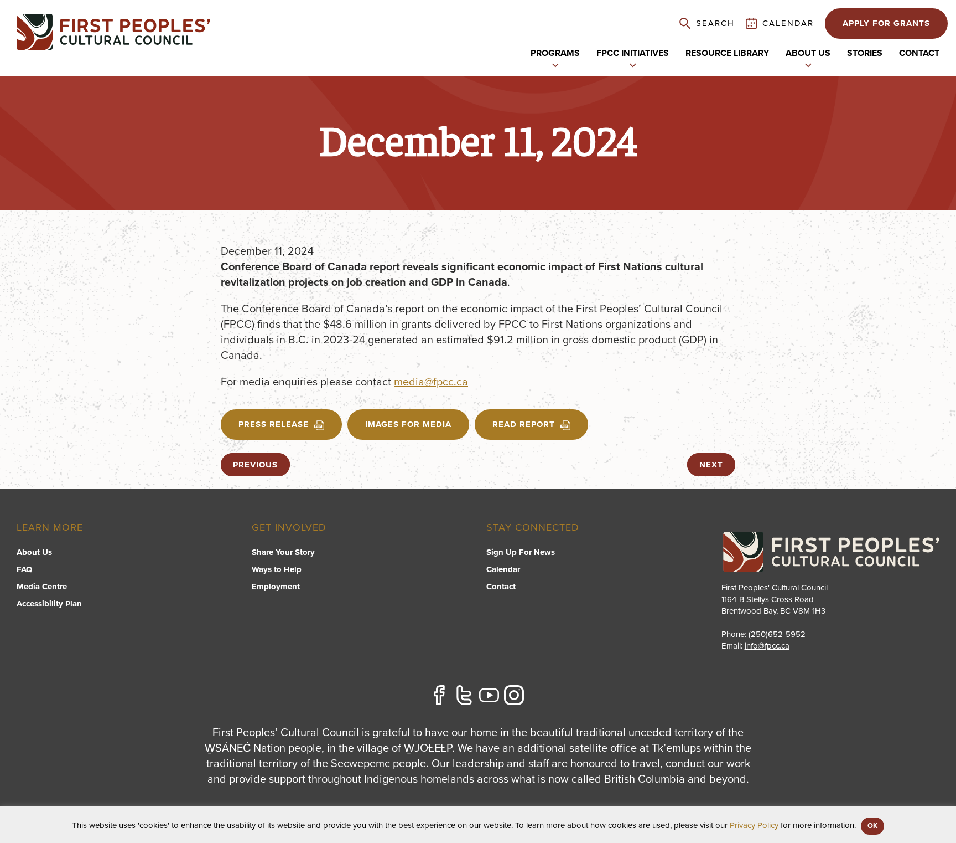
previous (255, 465)
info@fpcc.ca (767, 646)
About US (808, 53)
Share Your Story (283, 552)
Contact (919, 53)
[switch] (555, 64)
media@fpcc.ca (431, 382)
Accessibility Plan (49, 604)
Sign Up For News (520, 552)
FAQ (24, 569)
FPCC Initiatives (632, 53)
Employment (276, 587)
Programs (555, 53)
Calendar (503, 569)
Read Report (523, 424)
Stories (864, 53)
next (711, 465)
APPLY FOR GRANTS (886, 23)
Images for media (408, 424)
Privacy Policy (754, 825)
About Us (34, 552)
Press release (273, 424)
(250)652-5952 (777, 634)
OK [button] (872, 825)
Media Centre (42, 587)
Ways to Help (277, 569)
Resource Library (727, 53)
